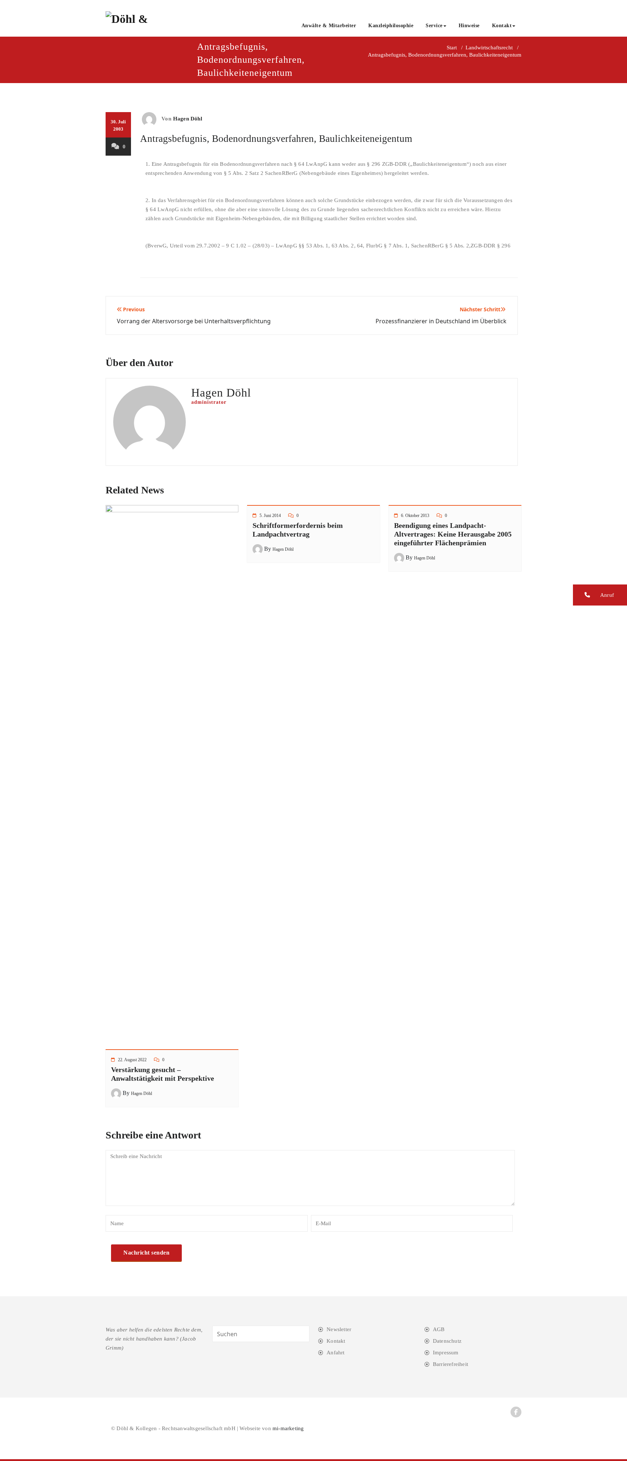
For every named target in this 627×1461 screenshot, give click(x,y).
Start (452, 47)
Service (434, 25)
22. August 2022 (132, 1059)
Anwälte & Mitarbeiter (329, 25)
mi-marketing (288, 1428)
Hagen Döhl (187, 119)
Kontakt (502, 25)
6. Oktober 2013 (415, 515)
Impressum (446, 1352)
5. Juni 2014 (270, 515)
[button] (600, 595)
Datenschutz (447, 1341)
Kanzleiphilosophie (390, 25)
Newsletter (339, 1329)
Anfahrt (335, 1352)
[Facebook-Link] (516, 1412)
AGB (439, 1329)
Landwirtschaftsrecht (489, 47)
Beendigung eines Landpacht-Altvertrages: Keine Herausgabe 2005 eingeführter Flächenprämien (453, 534)
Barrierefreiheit (450, 1364)
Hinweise (469, 25)
